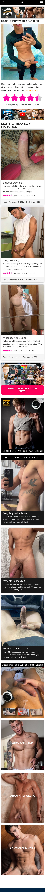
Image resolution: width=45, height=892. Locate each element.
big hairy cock (32, 90)
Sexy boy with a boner (15, 513)
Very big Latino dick (14, 581)
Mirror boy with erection (14, 338)
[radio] (6, 98)
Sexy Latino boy (11, 260)
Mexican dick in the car (16, 648)
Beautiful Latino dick (13, 183)
